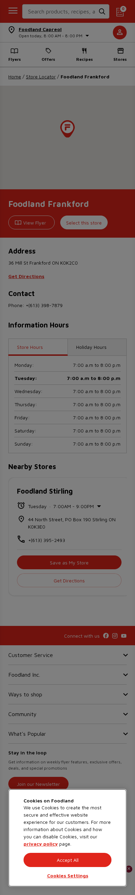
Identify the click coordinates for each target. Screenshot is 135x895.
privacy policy (41, 844)
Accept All (68, 860)
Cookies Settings (67, 875)
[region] (67, 838)
